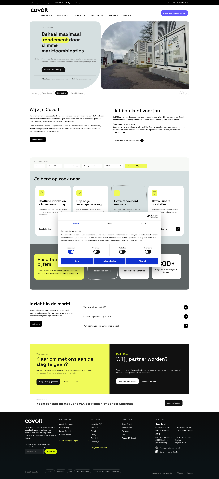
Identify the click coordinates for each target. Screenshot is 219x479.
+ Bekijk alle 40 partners (136, 166)
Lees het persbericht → (71, 3)
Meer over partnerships (127, 381)
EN (174, 2)
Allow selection (109, 261)
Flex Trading (61, 93)
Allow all (142, 261)
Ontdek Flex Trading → (46, 70)
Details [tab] (109, 224)
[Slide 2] (166, 93)
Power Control (47, 93)
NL (169, 2)
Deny (77, 261)
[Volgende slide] (187, 93)
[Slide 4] (171, 93)
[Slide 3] (169, 93)
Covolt (34, 93)
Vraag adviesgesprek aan (48, 382)
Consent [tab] (75, 224)
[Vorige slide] (182, 93)
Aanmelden (51, 451)
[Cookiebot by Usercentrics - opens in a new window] (148, 216)
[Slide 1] (165, 93)
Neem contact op (71, 382)
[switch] (96, 251)
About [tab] (143, 224)
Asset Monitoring (77, 93)
